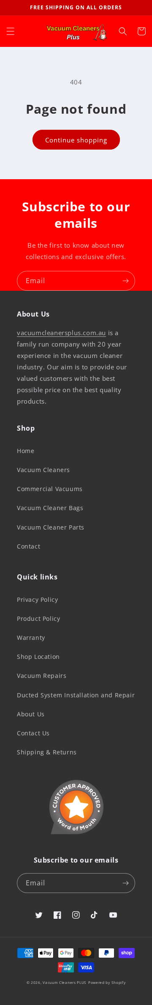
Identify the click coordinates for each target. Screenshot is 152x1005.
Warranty (31, 638)
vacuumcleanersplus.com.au (61, 332)
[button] (10, 31)
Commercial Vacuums (50, 489)
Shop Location (38, 657)
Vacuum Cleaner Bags (50, 508)
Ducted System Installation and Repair (76, 695)
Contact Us (33, 733)
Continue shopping (76, 140)
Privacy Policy (37, 599)
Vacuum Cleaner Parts (50, 527)
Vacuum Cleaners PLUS (65, 982)
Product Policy (38, 618)
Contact (28, 546)
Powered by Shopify (107, 982)
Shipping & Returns (47, 752)
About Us (31, 714)
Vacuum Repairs (41, 676)
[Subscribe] (125, 281)
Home (25, 451)
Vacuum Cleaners (43, 470)
